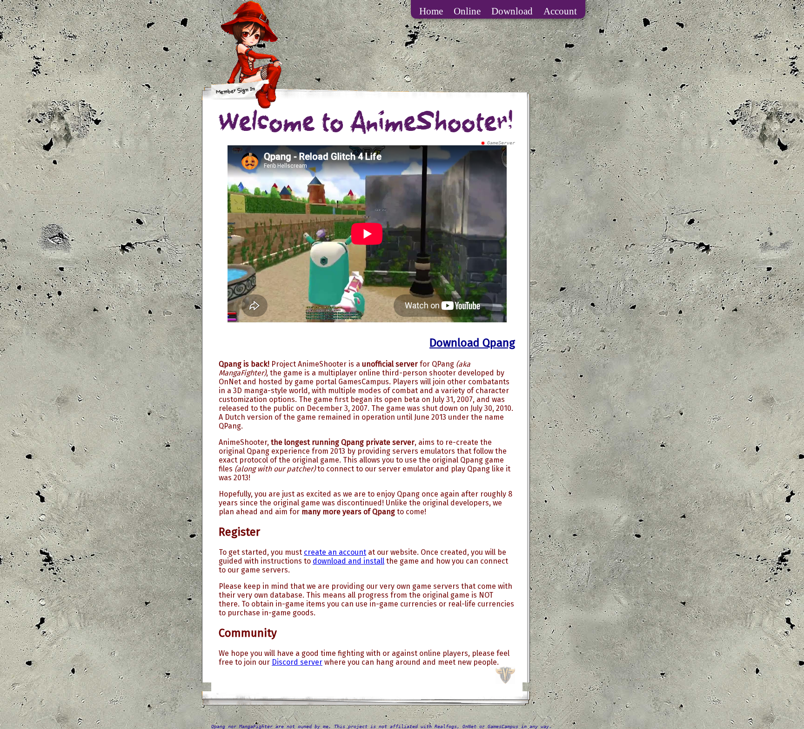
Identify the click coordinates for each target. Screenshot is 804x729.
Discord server (297, 662)
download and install (348, 561)
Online (467, 11)
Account (560, 11)
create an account (335, 552)
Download (512, 11)
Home (431, 11)
